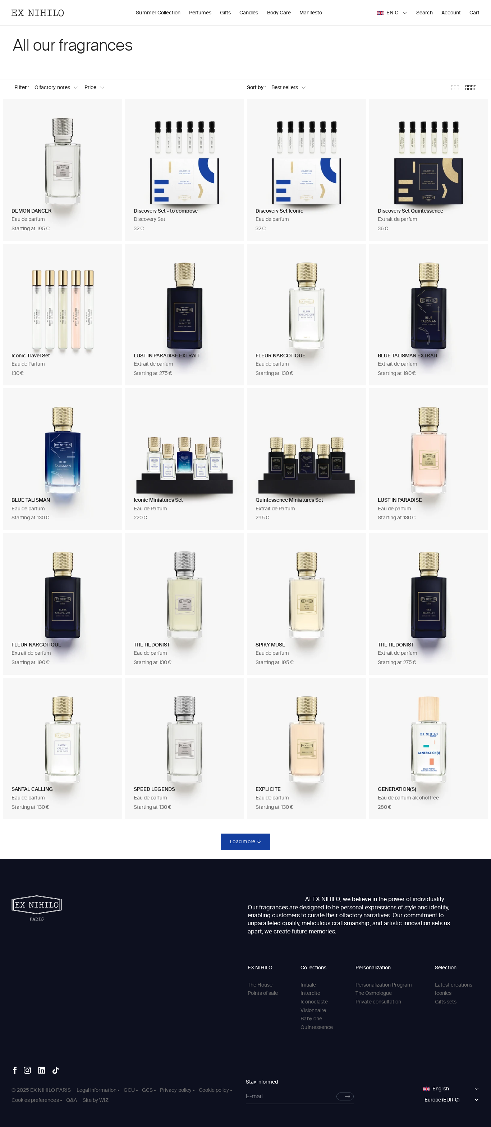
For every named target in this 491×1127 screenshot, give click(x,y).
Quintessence (316, 1027)
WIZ (104, 1100)
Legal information (96, 1090)
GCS (147, 1090)
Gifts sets (445, 1002)
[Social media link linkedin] (42, 1070)
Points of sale (263, 993)
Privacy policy (175, 1090)
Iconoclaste (313, 1002)
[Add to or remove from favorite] (109, 112)
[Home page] (37, 907)
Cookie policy (214, 1090)
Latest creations (453, 985)
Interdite (310, 993)
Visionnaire (313, 1010)
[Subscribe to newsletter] (345, 1096)
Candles (248, 13)
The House (260, 985)
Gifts (225, 13)
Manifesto (310, 13)
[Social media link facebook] (15, 1070)
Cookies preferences (35, 1100)
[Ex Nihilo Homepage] (38, 13)
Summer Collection (158, 13)
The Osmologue (373, 993)
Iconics (443, 993)
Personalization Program (383, 985)
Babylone (311, 1019)
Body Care (279, 13)
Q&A (71, 1100)
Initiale (308, 985)
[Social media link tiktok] (55, 1070)
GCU (129, 1090)
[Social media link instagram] (27, 1070)
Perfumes (200, 13)
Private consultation (378, 1002)
